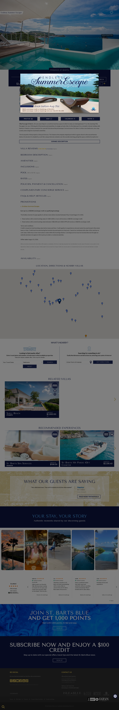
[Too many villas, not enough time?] (115, 696)
